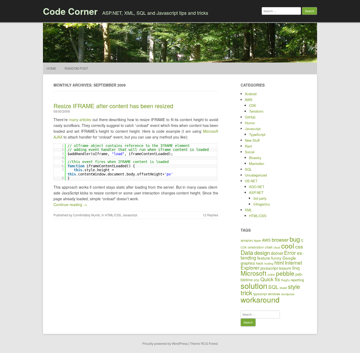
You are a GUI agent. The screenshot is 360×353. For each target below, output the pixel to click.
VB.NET (251, 180)
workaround (260, 299)
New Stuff (252, 140)
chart (269, 247)
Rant (248, 146)
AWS (248, 99)
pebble (285, 273)
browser (280, 239)
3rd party (260, 198)
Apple (257, 240)
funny (276, 258)
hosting (268, 263)
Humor (250, 122)
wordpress (287, 294)
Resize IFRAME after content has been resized (113, 106)
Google (289, 258)
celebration (256, 247)
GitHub (250, 117)
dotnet (277, 253)
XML (248, 209)
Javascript (130, 215)
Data (247, 252)
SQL (248, 169)
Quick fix (270, 279)
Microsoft (253, 273)
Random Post (76, 68)
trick (246, 292)
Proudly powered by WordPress (165, 343)
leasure (285, 268)
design (262, 252)
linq (296, 267)
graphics (248, 263)
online (271, 274)
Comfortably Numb (86, 215)
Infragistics (261, 204)
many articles (80, 119)
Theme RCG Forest (204, 343)
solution (254, 285)
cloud (277, 247)
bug (295, 239)
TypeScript (257, 134)
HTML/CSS (113, 215)
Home (51, 68)
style (294, 286)
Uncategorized (256, 175)
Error (290, 252)
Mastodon (256, 163)
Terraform (256, 111)
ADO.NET (256, 186)
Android (250, 93)
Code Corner (70, 11)
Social (249, 151)
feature (263, 258)
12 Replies (210, 215)
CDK (252, 105)
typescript (260, 294)
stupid (283, 288)
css (299, 246)
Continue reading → (70, 204)
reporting (297, 279)
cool (287, 245)
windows (274, 294)
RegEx (285, 280)
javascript (269, 268)
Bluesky (255, 157)
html (279, 262)
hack (259, 263)
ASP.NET (256, 192)
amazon (247, 240)
